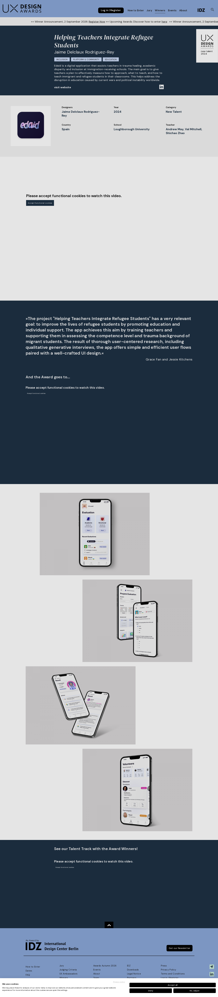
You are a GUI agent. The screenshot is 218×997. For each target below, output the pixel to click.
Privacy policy (119, 982)
